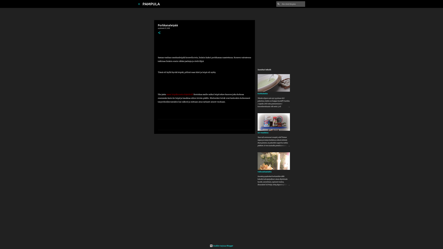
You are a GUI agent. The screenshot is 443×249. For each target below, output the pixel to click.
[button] (159, 32)
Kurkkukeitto (263, 94)
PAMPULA (151, 4)
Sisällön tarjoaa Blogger (223, 246)
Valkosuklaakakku (265, 172)
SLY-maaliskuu (263, 133)
